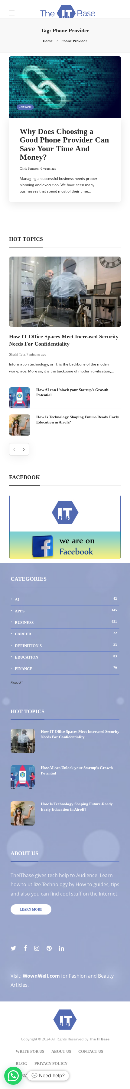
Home (48, 41)
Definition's (66, 645)
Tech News (25, 106)
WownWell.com (41, 975)
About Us (61, 1051)
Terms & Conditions (38, 1075)
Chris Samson (29, 168)
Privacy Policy (50, 1063)
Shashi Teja (17, 354)
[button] (13, 1076)
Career (66, 633)
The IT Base (99, 1039)
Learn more (31, 909)
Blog (21, 1063)
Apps (66, 610)
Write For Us (30, 1051)
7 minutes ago (36, 354)
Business (66, 622)
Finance (66, 668)
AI (66, 599)
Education (66, 656)
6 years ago (49, 168)
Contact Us (90, 1051)
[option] (65, 346)
